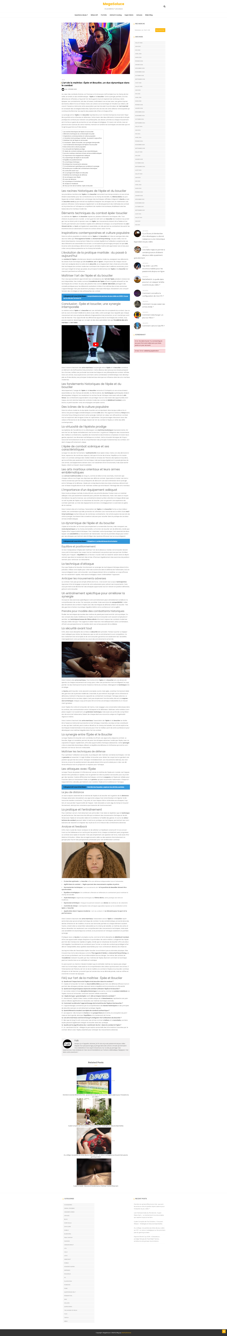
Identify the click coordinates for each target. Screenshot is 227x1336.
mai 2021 (137, 224)
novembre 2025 (140, 72)
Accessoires (68, 1204)
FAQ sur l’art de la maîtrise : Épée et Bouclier (79, 186)
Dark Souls (67, 1223)
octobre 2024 (139, 119)
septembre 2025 (140, 79)
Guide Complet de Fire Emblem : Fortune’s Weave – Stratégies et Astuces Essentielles (95, 1126)
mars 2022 (138, 188)
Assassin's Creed (69, 1212)
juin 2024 (138, 130)
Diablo (66, 1230)
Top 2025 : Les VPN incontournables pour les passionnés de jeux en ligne (153, 268)
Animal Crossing (116, 15)
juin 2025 (137, 90)
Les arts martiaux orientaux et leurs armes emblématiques (83, 153)
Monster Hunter (69, 1266)
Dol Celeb (73, 323)
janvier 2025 (139, 108)
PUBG (66, 1288)
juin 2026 (138, 46)
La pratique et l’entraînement (74, 181)
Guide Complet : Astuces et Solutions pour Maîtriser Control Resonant (95, 1186)
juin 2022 (138, 177)
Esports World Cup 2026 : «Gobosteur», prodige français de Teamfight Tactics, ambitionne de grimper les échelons (147, 1239)
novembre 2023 (140, 144)
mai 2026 (137, 50)
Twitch (66, 1317)
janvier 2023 (139, 159)
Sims (65, 1299)
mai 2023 (137, 155)
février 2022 (139, 192)
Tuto (65, 1313)
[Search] (164, 6)
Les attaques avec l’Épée (73, 177)
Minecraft (94, 15)
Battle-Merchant (109, 284)
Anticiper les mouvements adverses (75, 164)
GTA (65, 1248)
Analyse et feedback (71, 184)
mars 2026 (138, 57)
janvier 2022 (139, 195)
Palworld (67, 1273)
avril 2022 (138, 184)
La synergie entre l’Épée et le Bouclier (76, 173)
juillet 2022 (138, 173)
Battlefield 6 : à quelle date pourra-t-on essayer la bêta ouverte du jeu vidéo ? (153, 282)
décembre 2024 (140, 112)
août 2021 (138, 214)
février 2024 (139, 141)
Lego (65, 1255)
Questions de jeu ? (81, 15)
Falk (66, 89)
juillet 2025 (138, 86)
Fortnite (104, 15)
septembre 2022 (140, 166)
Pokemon (67, 1284)
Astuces (139, 15)
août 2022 (138, 170)
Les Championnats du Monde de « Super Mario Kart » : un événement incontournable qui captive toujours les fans (149, 1215)
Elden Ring (149, 15)
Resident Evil (68, 1295)
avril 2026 (138, 53)
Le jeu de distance (70, 179)
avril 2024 (138, 137)
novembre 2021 (139, 203)
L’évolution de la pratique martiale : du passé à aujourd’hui (83, 138)
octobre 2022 (139, 163)
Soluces (145, 290)
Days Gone (67, 1226)
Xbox (65, 1321)
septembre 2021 (140, 210)
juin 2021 (137, 221)
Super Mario (129, 15)
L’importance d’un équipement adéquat (77, 155)
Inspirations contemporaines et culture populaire (79, 136)
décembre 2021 (139, 199)
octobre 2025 (139, 75)
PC (65, 1277)
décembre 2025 (139, 68)
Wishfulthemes (126, 1333)
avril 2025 (138, 97)
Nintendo (67, 1270)
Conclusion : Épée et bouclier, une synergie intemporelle (82, 142)
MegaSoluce (113, 4)
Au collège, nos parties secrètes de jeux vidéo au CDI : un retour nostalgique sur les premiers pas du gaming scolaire (149, 1230)
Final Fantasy (68, 1237)
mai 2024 (137, 133)
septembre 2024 (140, 122)
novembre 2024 (140, 115)
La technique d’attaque (71, 162)
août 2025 (138, 82)
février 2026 (139, 61)
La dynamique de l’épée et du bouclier (76, 158)
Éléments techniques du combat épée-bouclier (79, 134)
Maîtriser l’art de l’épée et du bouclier (76, 140)
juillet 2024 (138, 126)
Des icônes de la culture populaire (75, 147)
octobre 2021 (139, 206)
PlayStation (68, 1281)
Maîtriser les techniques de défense (75, 175)
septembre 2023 (140, 148)
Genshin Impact (69, 1244)
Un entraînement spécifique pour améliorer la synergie (81, 166)
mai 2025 (137, 93)
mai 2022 (137, 181)
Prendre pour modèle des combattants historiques (80, 168)
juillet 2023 (138, 152)
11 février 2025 (72, 89)
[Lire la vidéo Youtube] (96, 344)
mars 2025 (138, 101)
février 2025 (139, 104)
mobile (66, 1263)
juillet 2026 (138, 42)
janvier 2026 (139, 64)
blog (63, 80)
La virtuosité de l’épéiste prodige (74, 149)
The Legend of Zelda (70, 1310)
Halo (65, 1252)
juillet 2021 (138, 217)
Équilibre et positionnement (73, 160)
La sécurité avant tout (71, 171)
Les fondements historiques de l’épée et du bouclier (80, 145)
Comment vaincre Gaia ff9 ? (153, 326)
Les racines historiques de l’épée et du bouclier (78, 132)
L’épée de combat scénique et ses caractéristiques (80, 151)
